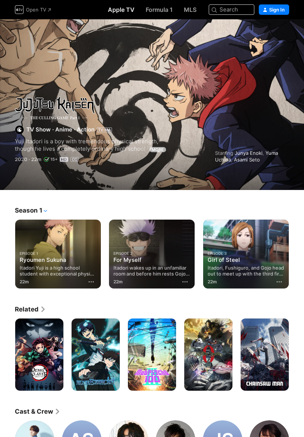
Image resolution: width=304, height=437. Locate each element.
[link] (30, 309)
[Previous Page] (7, 252)
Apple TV (121, 9)
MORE (158, 149)
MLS (190, 9)
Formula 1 (159, 9)
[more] (91, 282)
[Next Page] (296, 252)
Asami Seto (247, 160)
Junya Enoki (248, 153)
